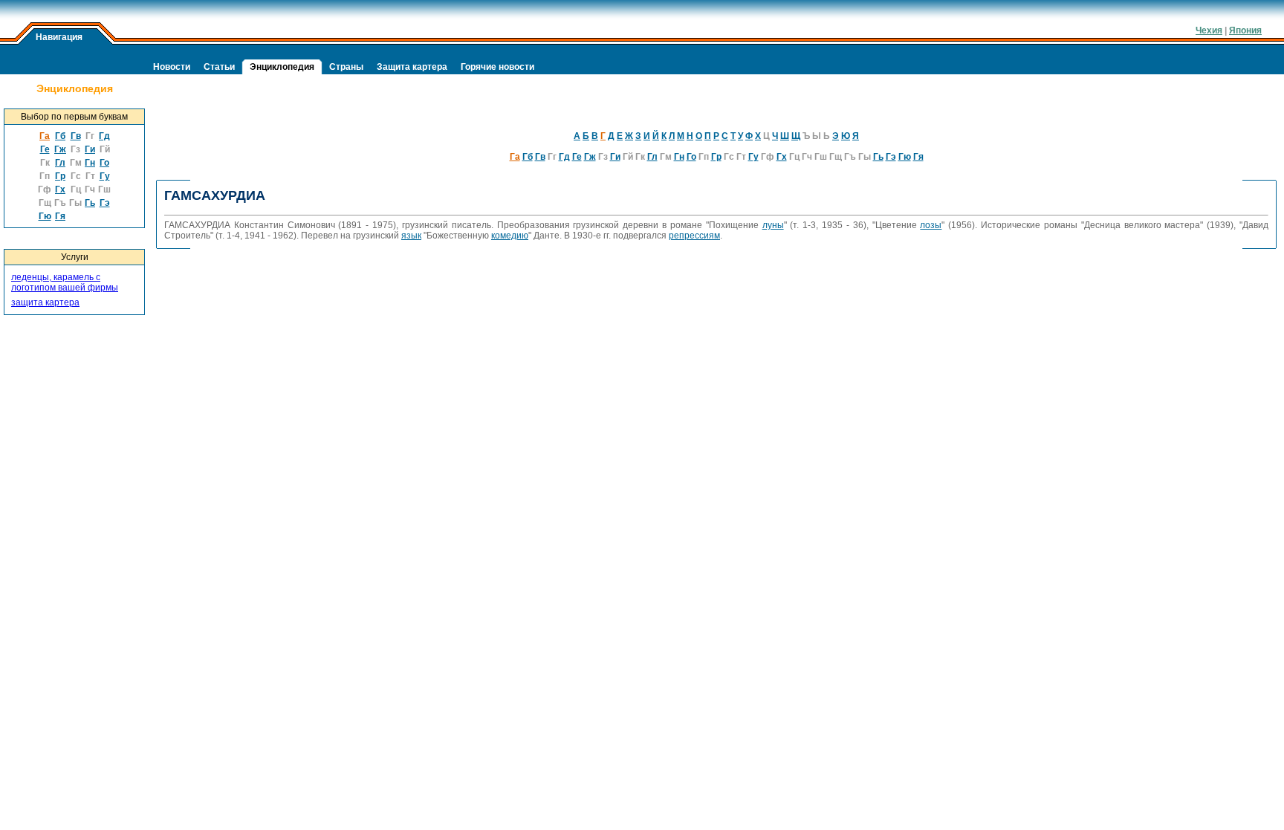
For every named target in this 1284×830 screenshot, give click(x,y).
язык (411, 235)
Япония (1245, 30)
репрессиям (694, 235)
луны (773, 225)
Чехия (1209, 30)
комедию (509, 235)
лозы (930, 225)
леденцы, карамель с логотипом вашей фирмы (64, 282)
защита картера (45, 302)
